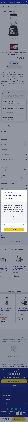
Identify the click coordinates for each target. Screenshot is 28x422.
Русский (10, 192)
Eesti (5, 192)
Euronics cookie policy (10, 216)
